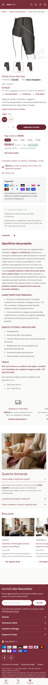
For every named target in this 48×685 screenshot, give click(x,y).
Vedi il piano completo (11, 153)
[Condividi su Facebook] (14, 235)
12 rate (38, 140)
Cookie (40, 664)
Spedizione (14, 90)
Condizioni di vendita (10, 664)
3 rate (8, 140)
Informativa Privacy (12, 611)
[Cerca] (31, 4)
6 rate (22, 140)
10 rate (30, 140)
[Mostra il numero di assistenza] (36, 4)
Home (4, 12)
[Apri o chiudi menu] (3, 4)
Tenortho (15, 80)
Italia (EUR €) (10, 641)
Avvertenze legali (28, 664)
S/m (4, 119)
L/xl (10, 119)
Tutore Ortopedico (33, 80)
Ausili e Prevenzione (17, 12)
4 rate (15, 140)
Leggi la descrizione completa (13, 109)
